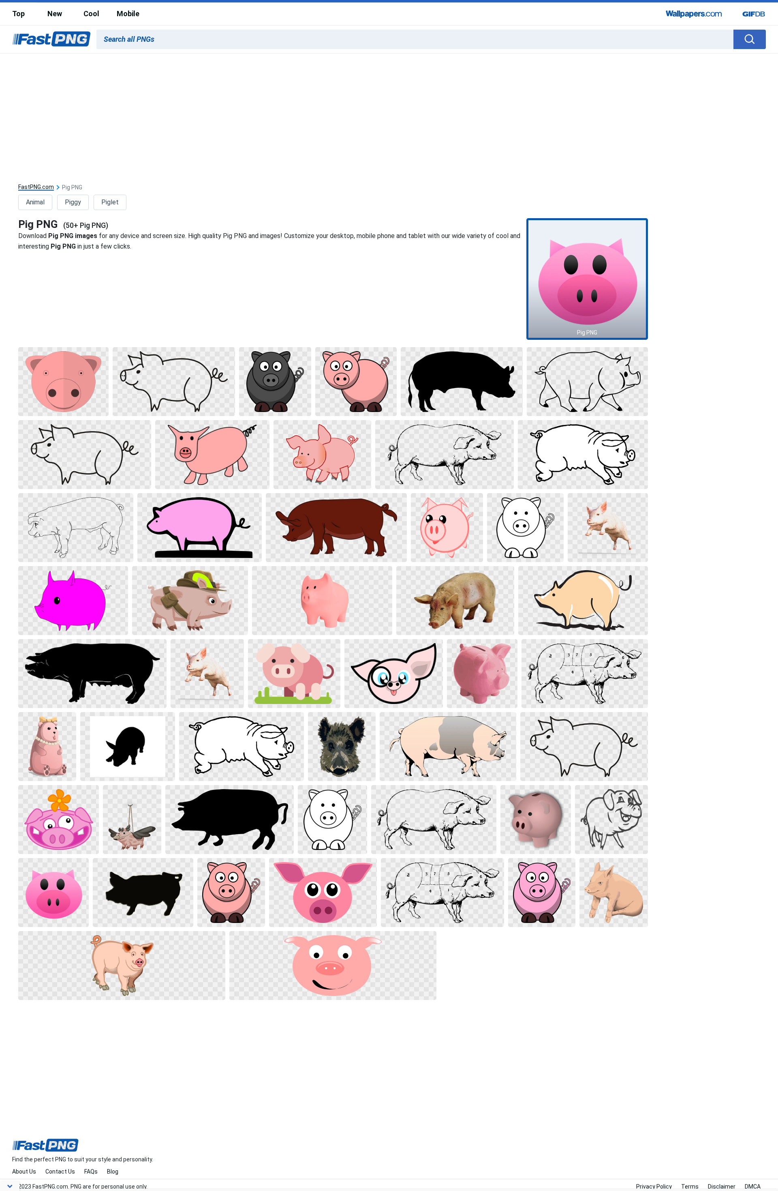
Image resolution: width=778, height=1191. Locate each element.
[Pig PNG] (587, 279)
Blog (112, 1171)
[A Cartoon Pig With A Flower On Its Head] (58, 819)
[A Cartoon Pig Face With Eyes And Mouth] (332, 965)
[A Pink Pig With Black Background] (63, 381)
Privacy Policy (654, 1186)
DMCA (753, 1186)
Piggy (73, 202)
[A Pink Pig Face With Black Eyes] (53, 892)
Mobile (128, 13)
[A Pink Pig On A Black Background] (199, 527)
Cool (91, 13)
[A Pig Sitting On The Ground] (613, 892)
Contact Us (60, 1171)
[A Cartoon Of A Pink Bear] (47, 746)
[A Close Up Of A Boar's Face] (342, 746)
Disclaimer (721, 1186)
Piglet (110, 202)
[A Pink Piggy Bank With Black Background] (535, 819)
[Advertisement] (389, 114)
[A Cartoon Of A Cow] (336, 527)
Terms (690, 1186)
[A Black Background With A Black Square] (462, 381)
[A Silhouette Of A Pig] (127, 746)
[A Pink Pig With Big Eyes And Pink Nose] (323, 892)
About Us (24, 1171)
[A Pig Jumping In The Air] (608, 527)
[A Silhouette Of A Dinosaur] (92, 673)
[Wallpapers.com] (694, 13)
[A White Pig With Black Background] (583, 454)
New (54, 13)
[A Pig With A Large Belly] (448, 746)
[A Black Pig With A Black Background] (611, 819)
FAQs (91, 1171)
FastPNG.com (36, 187)
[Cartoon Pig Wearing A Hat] (190, 600)
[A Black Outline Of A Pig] (174, 381)
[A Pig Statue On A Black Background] (455, 600)
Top (18, 13)
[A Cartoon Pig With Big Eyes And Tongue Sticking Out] (393, 673)
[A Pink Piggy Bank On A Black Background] (322, 600)
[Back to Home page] (51, 39)
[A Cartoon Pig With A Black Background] (322, 454)
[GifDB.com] (753, 13)
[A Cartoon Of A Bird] (132, 819)
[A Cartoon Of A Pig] (275, 381)
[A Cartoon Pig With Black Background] (355, 381)
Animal (35, 202)
